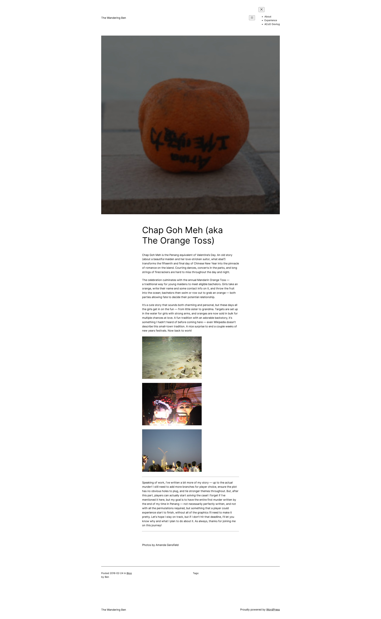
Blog (129, 573)
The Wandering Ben (113, 17)
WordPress (273, 609)
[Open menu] (252, 17)
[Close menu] (261, 9)
